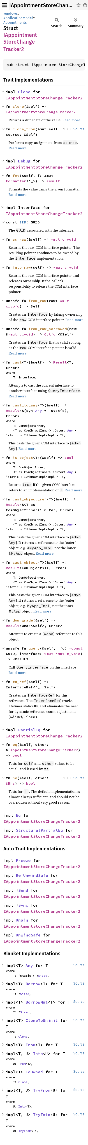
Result (53, 181)
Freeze (23, 860)
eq (15, 744)
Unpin (22, 920)
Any (38, 410)
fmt (16, 175)
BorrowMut (36, 1002)
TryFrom (41, 1090)
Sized (42, 976)
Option (51, 334)
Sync (23, 905)
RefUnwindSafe (32, 875)
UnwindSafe (28, 935)
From (30, 1044)
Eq (18, 815)
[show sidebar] (4, 5)
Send (23, 890)
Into (38, 1053)
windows (10, 13)
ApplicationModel (18, 18)
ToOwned (34, 1072)
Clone (24, 91)
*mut (56, 239)
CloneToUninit (41, 1020)
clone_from (24, 129)
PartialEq (29, 729)
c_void (69, 239)
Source (79, 129)
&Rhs (10, 783)
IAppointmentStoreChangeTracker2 (44, 98)
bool (69, 457)
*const (77, 648)
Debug (24, 161)
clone (18, 106)
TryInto (41, 1114)
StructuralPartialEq (39, 830)
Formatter (16, 181)
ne (15, 778)
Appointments (15, 22)
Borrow (32, 983)
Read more (71, 119)
